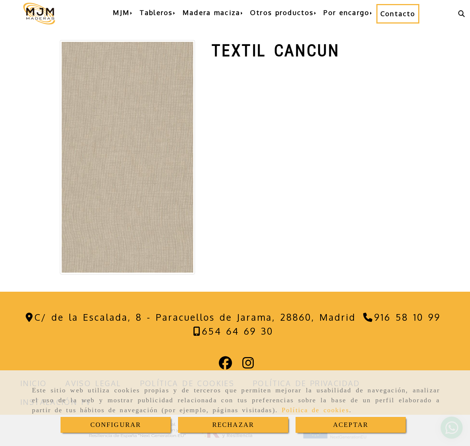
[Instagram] (248, 365)
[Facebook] (225, 365)
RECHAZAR (233, 424)
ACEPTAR (350, 424)
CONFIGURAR (115, 424)
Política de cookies (315, 410)
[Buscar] (461, 13)
